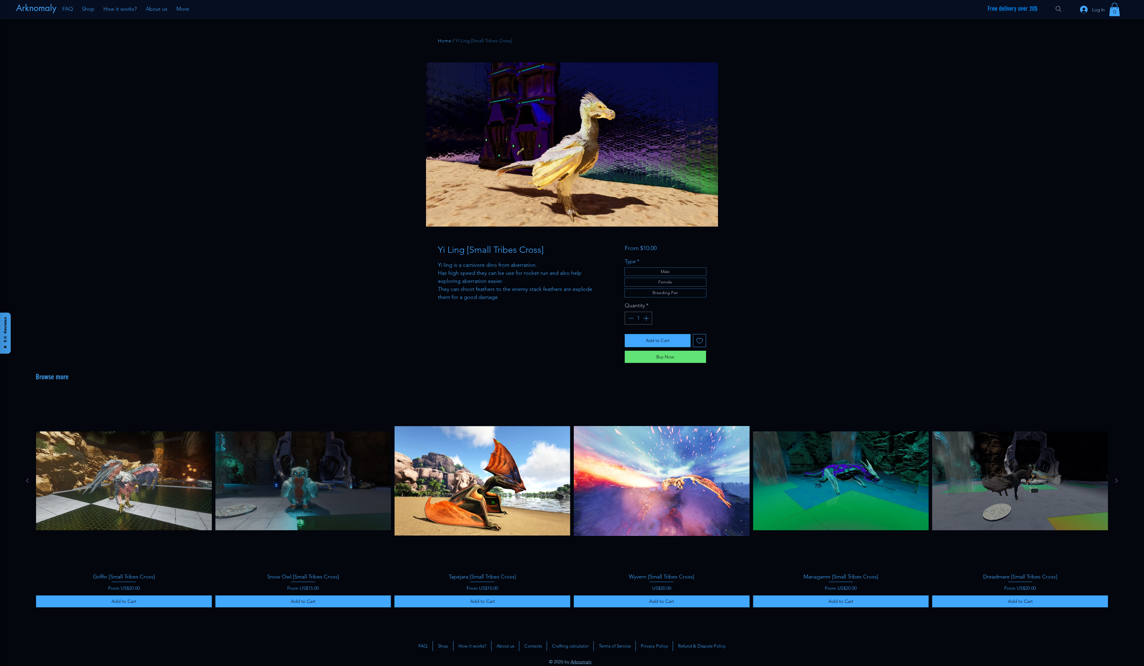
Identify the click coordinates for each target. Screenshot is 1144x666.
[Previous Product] (27, 480)
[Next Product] (1116, 480)
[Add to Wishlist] (699, 340)
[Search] (1058, 9)
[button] (1114, 9)
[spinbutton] (638, 318)
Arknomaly (581, 662)
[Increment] (646, 318)
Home (444, 40)
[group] (572, 500)
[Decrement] (630, 318)
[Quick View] (124, 481)
